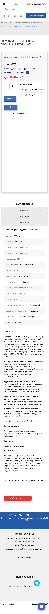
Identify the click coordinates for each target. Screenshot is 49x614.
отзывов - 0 (36, 57)
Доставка (24, 216)
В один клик (11, 108)
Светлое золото (36, 89)
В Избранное (22, 114)
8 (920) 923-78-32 (39, 4)
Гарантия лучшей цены (16, 72)
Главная (4, 23)
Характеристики (24, 204)
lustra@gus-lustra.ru (24, 545)
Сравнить (10, 114)
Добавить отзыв (17, 498)
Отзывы (24, 223)
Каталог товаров (37, 16)
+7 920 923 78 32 (20, 515)
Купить (10, 99)
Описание (24, 210)
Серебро (33, 95)
